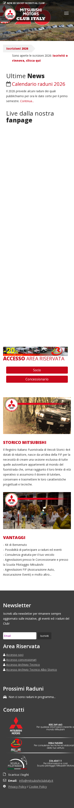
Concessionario (37, 379)
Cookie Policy (38, 787)
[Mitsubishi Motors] (18, 726)
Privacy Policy (17, 787)
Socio (37, 370)
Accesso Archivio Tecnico (23, 665)
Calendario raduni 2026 (38, 83)
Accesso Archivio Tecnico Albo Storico (31, 670)
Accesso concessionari (21, 660)
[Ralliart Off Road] (18, 750)
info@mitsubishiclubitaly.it (36, 781)
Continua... (27, 101)
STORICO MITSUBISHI (24, 442)
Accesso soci (14, 655)
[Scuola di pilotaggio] (18, 763)
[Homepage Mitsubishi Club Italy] (23, 14)
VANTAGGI (14, 537)
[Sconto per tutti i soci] (35, 351)
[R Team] (18, 743)
